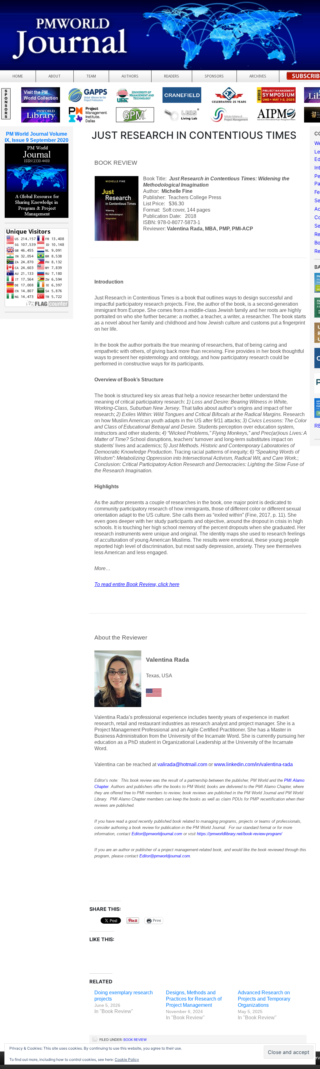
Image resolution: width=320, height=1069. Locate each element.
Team (91, 76)
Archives (257, 76)
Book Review (135, 1039)
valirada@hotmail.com (182, 764)
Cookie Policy (127, 1059)
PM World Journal (74, 20)
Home (17, 76)
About (54, 76)
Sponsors (214, 76)
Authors (130, 76)
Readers (171, 76)
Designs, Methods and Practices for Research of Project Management (194, 999)
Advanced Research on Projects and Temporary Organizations (264, 999)
